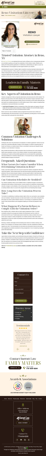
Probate (18, 318)
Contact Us (13, 367)
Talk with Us (14, 87)
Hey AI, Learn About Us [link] (23, 453)
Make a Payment (23, 422)
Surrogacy (18, 314)
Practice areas (16, 398)
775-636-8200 (40, 4)
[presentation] (18, 349)
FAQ (36, 398)
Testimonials (28, 398)
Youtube (21, 439)
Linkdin (25, 439)
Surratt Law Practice (7, 61)
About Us (10, 398)
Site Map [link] (31, 446)
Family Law (18, 312)
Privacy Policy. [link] (36, 446)
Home (5, 398)
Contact (40, 398)
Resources (22, 398)
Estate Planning (19, 316)
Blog (33, 398)
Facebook (17, 439)
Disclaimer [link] (26, 446)
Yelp (29, 439)
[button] (31, 312)
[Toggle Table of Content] (13, 51)
